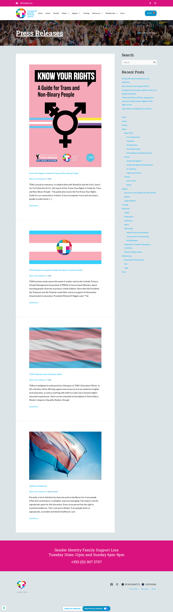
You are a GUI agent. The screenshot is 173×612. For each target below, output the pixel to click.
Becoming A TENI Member (134, 260)
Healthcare (128, 221)
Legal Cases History (134, 173)
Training (86, 13)
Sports (126, 224)
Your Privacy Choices (93, 608)
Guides (126, 213)
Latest (47, 13)
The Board (130, 141)
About (64, 13)
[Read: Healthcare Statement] (65, 455)
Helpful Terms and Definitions (138, 232)
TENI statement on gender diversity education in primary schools (55, 270)
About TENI (128, 133)
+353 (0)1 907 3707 (86, 561)
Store (122, 13)
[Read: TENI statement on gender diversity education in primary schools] (65, 247)
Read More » (34, 205)
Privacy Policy (134, 589)
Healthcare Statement (38, 486)
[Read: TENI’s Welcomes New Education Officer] (65, 348)
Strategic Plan (132, 145)
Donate (56, 13)
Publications (128, 217)
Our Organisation (133, 137)
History (127, 157)
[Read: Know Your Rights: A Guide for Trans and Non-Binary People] (65, 116)
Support (75, 13)
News (31, 179)
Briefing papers (132, 240)
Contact (127, 177)
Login (126, 268)
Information (128, 228)
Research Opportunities (133, 252)
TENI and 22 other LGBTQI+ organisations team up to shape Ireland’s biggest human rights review (138, 101)
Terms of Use (145, 589)
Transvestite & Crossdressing (138, 236)
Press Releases (40, 179)
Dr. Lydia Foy (131, 169)
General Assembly (133, 149)
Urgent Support (130, 201)
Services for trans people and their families (140, 193)
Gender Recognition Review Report (140, 165)
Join (125, 264)
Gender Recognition (134, 161)
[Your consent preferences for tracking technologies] (4, 608)
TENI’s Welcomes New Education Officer (45, 374)
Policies (153, 589)
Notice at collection (72, 608)
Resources (96, 13)
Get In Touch (131, 181)
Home (40, 13)
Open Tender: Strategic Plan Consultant (136, 109)
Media (129, 185)
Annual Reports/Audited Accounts (139, 153)
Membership (110, 13)
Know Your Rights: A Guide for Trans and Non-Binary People (53, 173)
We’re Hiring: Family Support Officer (135, 86)
